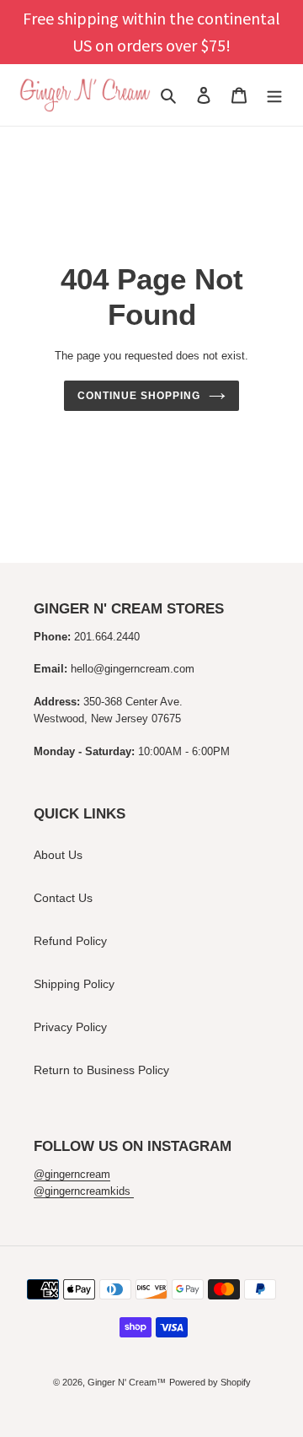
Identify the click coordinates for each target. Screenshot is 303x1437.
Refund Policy (70, 941)
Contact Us (63, 898)
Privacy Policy (70, 1027)
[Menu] (274, 95)
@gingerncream (72, 1174)
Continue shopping (138, 396)
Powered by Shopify (210, 1382)
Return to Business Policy (101, 1070)
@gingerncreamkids (84, 1191)
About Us (58, 855)
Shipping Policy (74, 984)
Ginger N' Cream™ (127, 1382)
